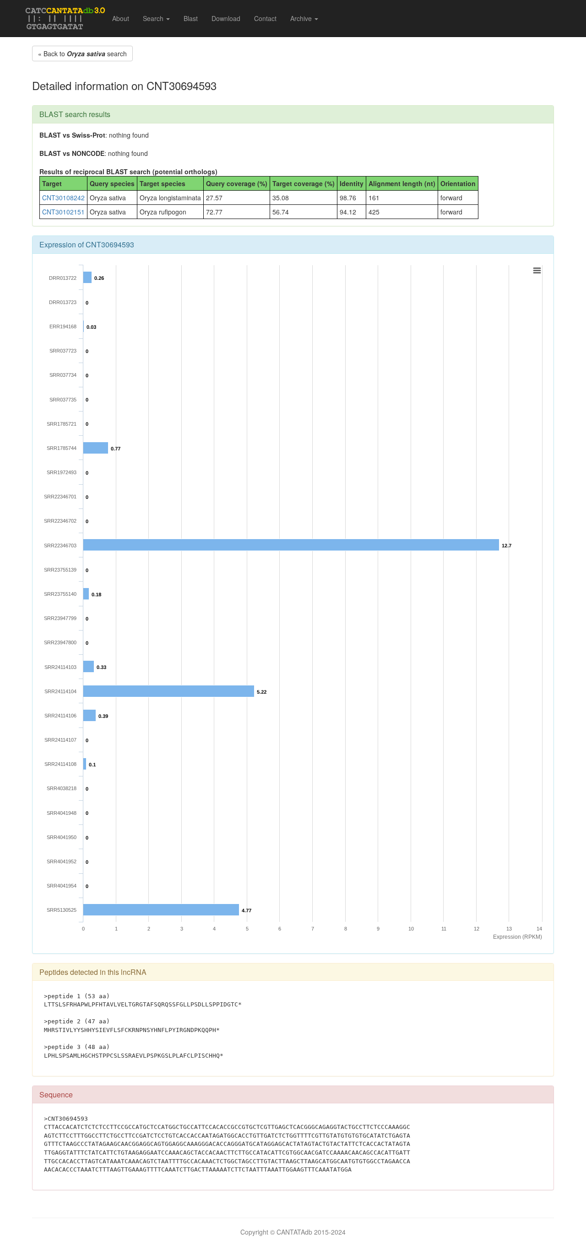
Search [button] (154, 18)
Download (226, 18)
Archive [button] (302, 18)
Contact (265, 18)
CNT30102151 (63, 211)
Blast (191, 18)
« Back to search (82, 53)
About (120, 18)
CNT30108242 (63, 197)
